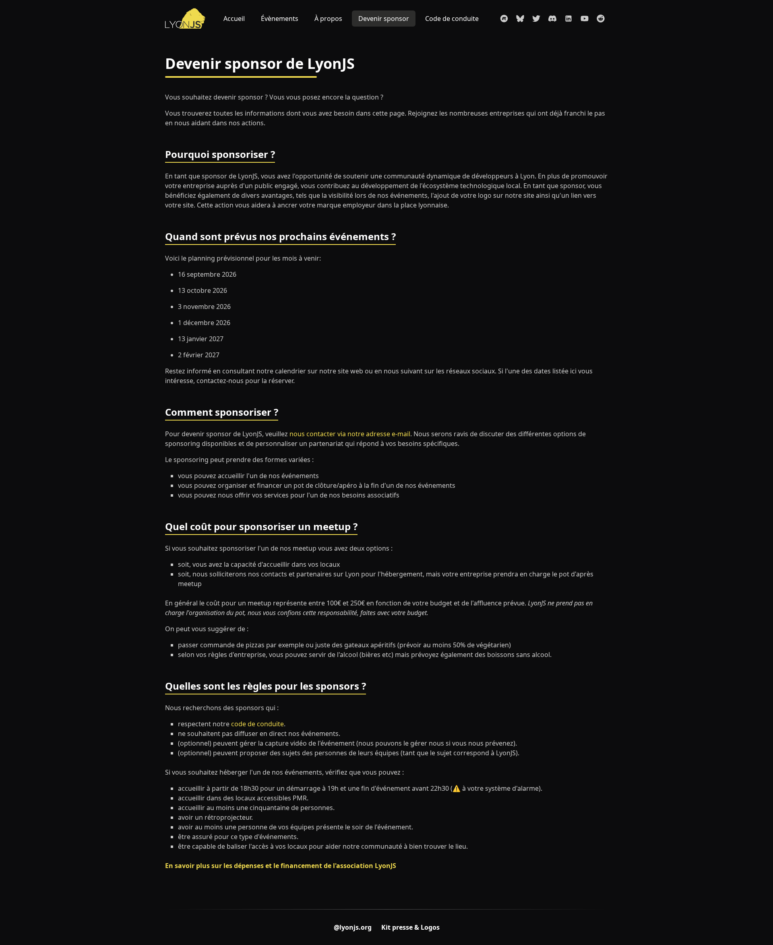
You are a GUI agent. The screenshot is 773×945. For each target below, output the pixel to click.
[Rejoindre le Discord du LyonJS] (552, 18)
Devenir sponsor (383, 18)
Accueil (234, 18)
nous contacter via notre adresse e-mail (349, 433)
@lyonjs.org (353, 927)
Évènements (279, 18)
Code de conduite (452, 18)
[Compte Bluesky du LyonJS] (520, 18)
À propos (328, 18)
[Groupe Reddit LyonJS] (600, 18)
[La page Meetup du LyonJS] (504, 18)
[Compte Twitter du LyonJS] (536, 18)
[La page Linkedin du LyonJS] (568, 18)
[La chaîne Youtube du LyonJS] (584, 18)
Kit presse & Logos (410, 927)
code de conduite (257, 723)
